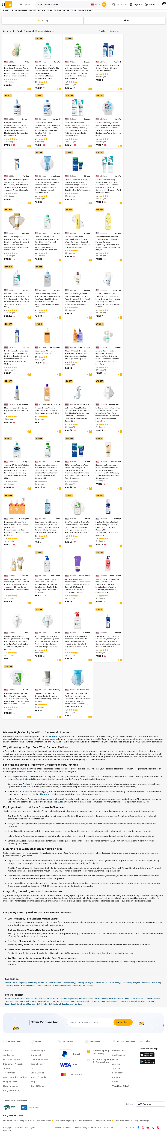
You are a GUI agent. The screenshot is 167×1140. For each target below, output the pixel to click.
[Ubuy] (7, 4)
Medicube (100, 983)
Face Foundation (12, 1001)
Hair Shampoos (101, 998)
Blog (33, 1081)
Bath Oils (141, 1001)
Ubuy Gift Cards (38, 1077)
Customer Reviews (39, 1059)
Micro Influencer (11, 1086)
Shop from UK (26, 1120)
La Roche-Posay (83, 404)
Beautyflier (31, 779)
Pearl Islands (118, 1073)
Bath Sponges (68, 1004)
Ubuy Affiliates (37, 1086)
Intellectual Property (13, 1064)
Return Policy (37, 1064)
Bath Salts (151, 1001)
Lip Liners (79, 1004)
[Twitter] (153, 1128)
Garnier (117, 233)
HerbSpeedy (115, 983)
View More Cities (120, 1086)
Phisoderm (44, 794)
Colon (115, 1081)
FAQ (32, 1068)
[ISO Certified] (29, 1107)
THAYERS (86, 633)
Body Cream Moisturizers (135, 998)
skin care (53, 736)
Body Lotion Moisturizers (15, 998)
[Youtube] (148, 1128)
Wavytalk (137, 983)
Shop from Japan (43, 1120)
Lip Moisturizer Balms (127, 1001)
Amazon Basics (53, 404)
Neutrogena (55, 347)
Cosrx (89, 985)
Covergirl (8, 985)
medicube (55, 176)
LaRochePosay (69, 983)
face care (68, 751)
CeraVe (56, 62)
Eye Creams (95, 1001)
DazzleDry (32, 983)
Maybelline (30, 985)
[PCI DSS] (9, 1107)
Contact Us (8, 1055)
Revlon (17, 985)
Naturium (156, 983)
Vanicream (55, 576)
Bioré (58, 519)
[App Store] (147, 1055)
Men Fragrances (153, 998)
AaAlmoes (146, 983)
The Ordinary (54, 690)
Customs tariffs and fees (15, 1077)
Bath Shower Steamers (26, 1004)
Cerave (80, 983)
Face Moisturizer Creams (49, 998)
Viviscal (40, 985)
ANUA (27, 62)
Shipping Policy (10, 1081)
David (115, 1059)
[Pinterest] (158, 1128)
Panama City (118, 1050)
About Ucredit (37, 1073)
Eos (22, 985)
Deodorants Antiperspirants (58, 1001)
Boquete (116, 1077)
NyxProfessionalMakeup (62, 985)
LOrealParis (126, 983)
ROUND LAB (116, 290)
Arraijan (116, 1064)
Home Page (8, 10)
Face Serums (31, 998)
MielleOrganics (79, 985)
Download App (38, 1050)
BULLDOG (62, 802)
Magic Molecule (23, 404)
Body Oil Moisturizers (79, 1001)
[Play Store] (147, 1062)
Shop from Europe (141, 1120)
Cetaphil (25, 119)
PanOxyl (117, 62)
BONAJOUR (26, 786)
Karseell (8, 983)
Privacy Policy (81, 1127)
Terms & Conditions (62, 1127)
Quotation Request (12, 1059)
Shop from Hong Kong (64, 1120)
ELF (107, 983)
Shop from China (103, 1120)
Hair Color (24, 1001)
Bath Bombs (42, 1004)
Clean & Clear (84, 347)
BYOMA (87, 233)
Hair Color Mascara (37, 1001)
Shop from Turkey (122, 1120)
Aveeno (87, 290)
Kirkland (47, 985)
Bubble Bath (10, 1004)
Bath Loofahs (54, 1004)
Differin (87, 176)
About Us (7, 1050)
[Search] (104, 4)
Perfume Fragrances (69, 998)
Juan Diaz (116, 1068)
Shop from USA (9, 1120)
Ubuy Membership (11, 1090)
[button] (119, 4)
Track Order (9, 1073)
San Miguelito (118, 1055)
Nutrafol (41, 983)
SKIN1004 (25, 233)
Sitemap (7, 1068)
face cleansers (13, 759)
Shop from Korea (85, 1120)
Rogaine (22, 983)
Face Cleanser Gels (109, 1001)
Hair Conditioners (86, 998)
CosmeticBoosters (54, 983)
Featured (114, 31)
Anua (15, 983)
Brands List (36, 1055)
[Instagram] (143, 1128)
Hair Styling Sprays (116, 998)
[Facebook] (138, 1128)
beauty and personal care (79, 811)
